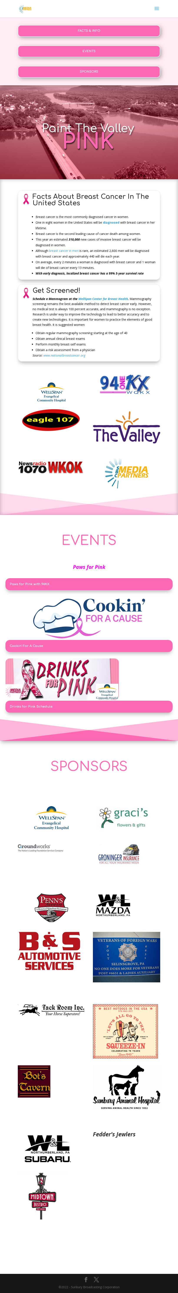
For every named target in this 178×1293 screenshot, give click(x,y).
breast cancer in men (64, 251)
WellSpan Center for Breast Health (100, 299)
